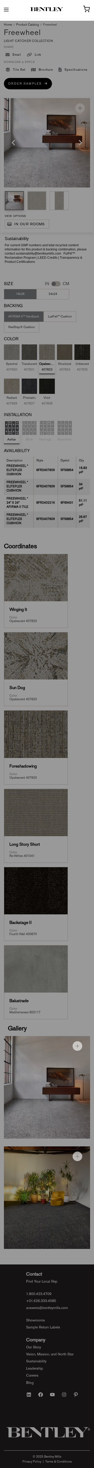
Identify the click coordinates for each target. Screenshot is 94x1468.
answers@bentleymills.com (47, 1308)
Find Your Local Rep (41, 1281)
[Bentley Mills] (47, 9)
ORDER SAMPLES (26, 83)
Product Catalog (27, 24)
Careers (32, 1375)
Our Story (33, 1347)
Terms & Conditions (58, 1461)
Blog (30, 1382)
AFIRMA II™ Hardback (23, 316)
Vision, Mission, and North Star (50, 1354)
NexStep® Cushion (21, 327)
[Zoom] (80, 108)
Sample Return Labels (43, 1327)
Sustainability (36, 1361)
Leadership (34, 1368)
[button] (14, 200)
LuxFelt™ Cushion (60, 316)
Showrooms (35, 1320)
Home (8, 24)
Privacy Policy (31, 1461)
